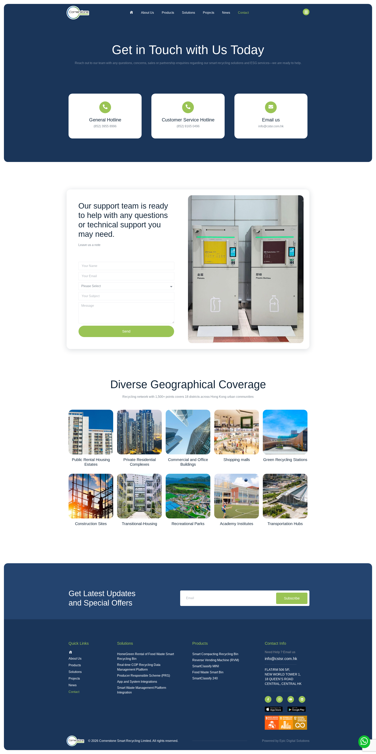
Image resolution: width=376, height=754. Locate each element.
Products (168, 12)
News (226, 12)
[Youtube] (290, 699)
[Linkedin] (302, 699)
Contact (243, 12)
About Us (147, 12)
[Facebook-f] (268, 699)
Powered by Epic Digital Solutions (285, 740)
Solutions (188, 12)
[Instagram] (279, 699)
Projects (208, 12)
